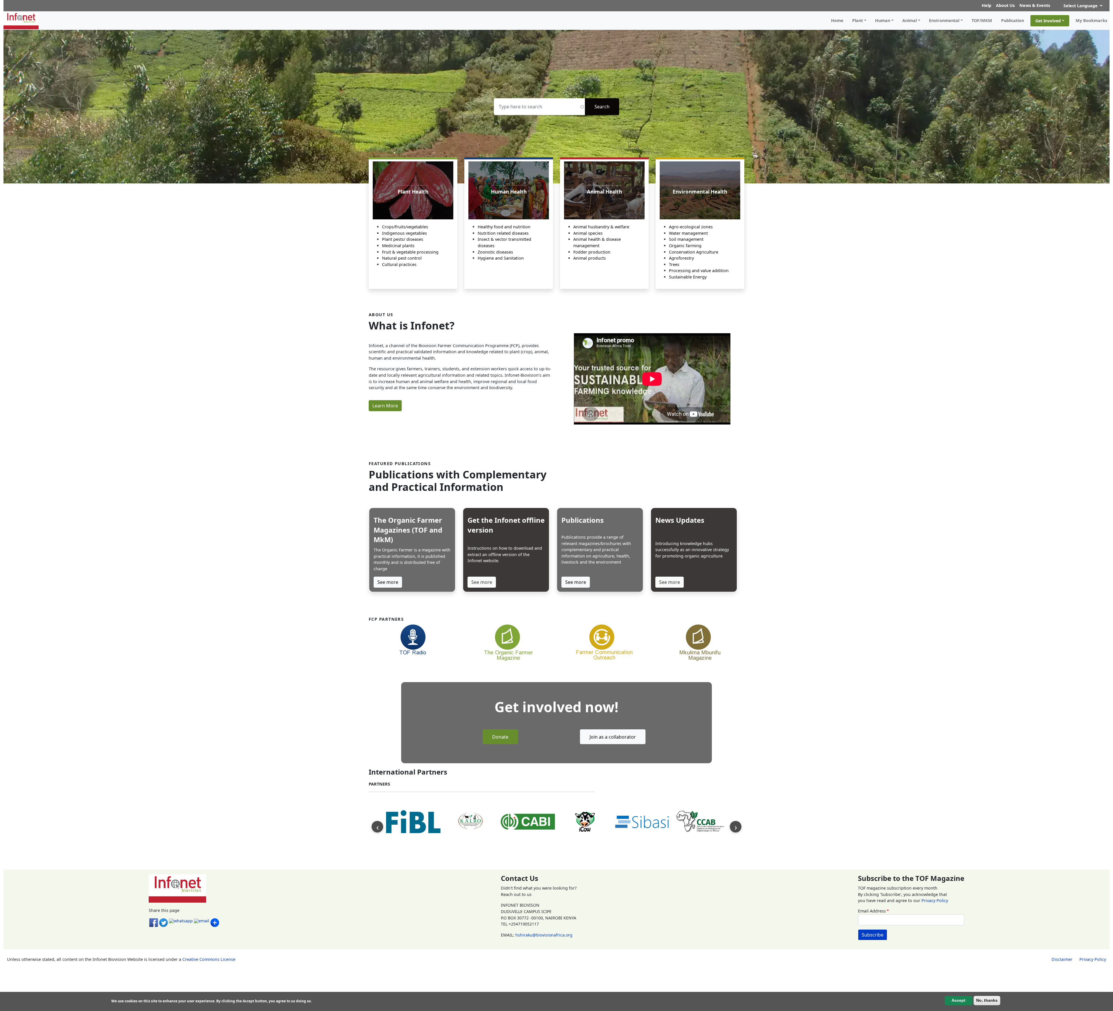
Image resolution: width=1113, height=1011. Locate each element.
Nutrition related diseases (503, 233)
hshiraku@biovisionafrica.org (543, 935)
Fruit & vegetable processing (410, 252)
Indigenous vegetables (404, 233)
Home (837, 20)
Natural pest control (402, 258)
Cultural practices (399, 264)
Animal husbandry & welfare (601, 226)
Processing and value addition (699, 270)
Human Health (509, 191)
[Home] (23, 20)
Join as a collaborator (613, 737)
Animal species (588, 233)
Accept (958, 1000)
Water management (688, 233)
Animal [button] (909, 20)
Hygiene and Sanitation (501, 258)
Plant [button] (857, 20)
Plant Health (413, 191)
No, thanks (987, 1000)
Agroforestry (681, 258)
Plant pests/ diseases (402, 239)
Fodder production (591, 252)
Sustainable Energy (688, 277)
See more (387, 582)
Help (986, 5)
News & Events (1034, 5)
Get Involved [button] (1048, 20)
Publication (1012, 20)
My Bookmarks (1091, 20)
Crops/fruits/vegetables (405, 226)
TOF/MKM (982, 20)
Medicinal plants (398, 245)
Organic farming (685, 245)
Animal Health (604, 191)
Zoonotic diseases (495, 252)
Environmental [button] (944, 20)
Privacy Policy (934, 900)
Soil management (686, 239)
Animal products (589, 258)
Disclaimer (1062, 959)
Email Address (872, 911)
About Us (1005, 5)
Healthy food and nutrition (504, 226)
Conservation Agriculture (693, 252)
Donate (500, 737)
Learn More (385, 405)
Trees (674, 264)
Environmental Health (700, 191)
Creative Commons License (208, 959)
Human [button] (882, 20)
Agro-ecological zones (691, 226)
